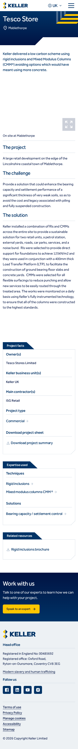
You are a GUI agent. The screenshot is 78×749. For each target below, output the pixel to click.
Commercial (15, 421)
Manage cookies (14, 718)
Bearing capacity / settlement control (34, 514)
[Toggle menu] (71, 6)
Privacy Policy (12, 713)
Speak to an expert (18, 609)
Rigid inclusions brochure (30, 549)
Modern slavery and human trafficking (29, 672)
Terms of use (12, 707)
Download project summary (31, 443)
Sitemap (9, 729)
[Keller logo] (15, 5)
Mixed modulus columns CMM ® (29, 492)
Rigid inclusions (18, 483)
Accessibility (12, 724)
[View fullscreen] (68, 124)
